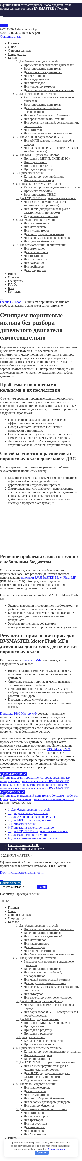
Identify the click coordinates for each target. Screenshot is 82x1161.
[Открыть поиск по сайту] (1, 16)
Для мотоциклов (35, 940)
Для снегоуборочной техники (44, 1098)
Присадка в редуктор (38, 1033)
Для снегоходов (34, 947)
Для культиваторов (37, 1094)
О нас (12, 911)
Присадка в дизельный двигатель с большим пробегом (37, 799)
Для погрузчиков (35, 1123)
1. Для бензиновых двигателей (29, 809)
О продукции (17, 918)
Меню (4, 25)
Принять (42, 1152)
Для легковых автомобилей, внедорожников (43, 974)
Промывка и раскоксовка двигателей (49, 929)
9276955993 (8, 29)
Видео (12, 1138)
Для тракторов (34, 1120)
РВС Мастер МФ (58, 749)
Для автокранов (34, 1112)
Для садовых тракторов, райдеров (47, 1102)
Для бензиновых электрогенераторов (49, 954)
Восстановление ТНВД (40, 1058)
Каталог (13, 922)
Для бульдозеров (35, 1134)
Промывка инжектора (39, 1044)
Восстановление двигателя (42, 932)
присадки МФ (31, 660)
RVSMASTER (41, 22)
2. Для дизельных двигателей (28, 813)
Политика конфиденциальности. (22, 872)
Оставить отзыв (10, 36)
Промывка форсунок (38, 1055)
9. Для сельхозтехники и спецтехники (34, 838)
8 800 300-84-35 (10, 33)
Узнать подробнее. (58, 1148)
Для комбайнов (34, 1127)
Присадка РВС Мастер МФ (18, 713)
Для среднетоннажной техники (45, 983)
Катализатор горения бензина (44, 1040)
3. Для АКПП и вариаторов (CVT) (31, 816)
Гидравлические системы (41, 1080)
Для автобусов (33, 994)
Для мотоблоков (35, 1091)
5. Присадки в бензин (22, 824)
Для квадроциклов (36, 943)
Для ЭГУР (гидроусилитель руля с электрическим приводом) (47, 1074)
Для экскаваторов (36, 1116)
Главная (13, 907)
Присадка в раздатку (38, 1030)
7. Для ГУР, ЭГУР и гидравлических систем (38, 831)
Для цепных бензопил (39, 1105)
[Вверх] (1, 880)
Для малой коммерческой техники (47, 979)
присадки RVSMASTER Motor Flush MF (48, 577)
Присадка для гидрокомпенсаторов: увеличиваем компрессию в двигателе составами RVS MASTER (34, 786)
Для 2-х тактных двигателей (43, 936)
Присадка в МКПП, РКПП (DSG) (47, 1022)
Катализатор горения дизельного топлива (52, 1051)
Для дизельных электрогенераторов (48, 997)
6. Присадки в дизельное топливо (31, 827)
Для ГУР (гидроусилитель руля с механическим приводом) (46, 1067)
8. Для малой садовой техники (28, 834)
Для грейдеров (34, 1130)
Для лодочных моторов (40, 950)
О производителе (19, 914)
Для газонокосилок (37, 1087)
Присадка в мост (35, 1026)
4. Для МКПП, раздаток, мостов (29, 820)
